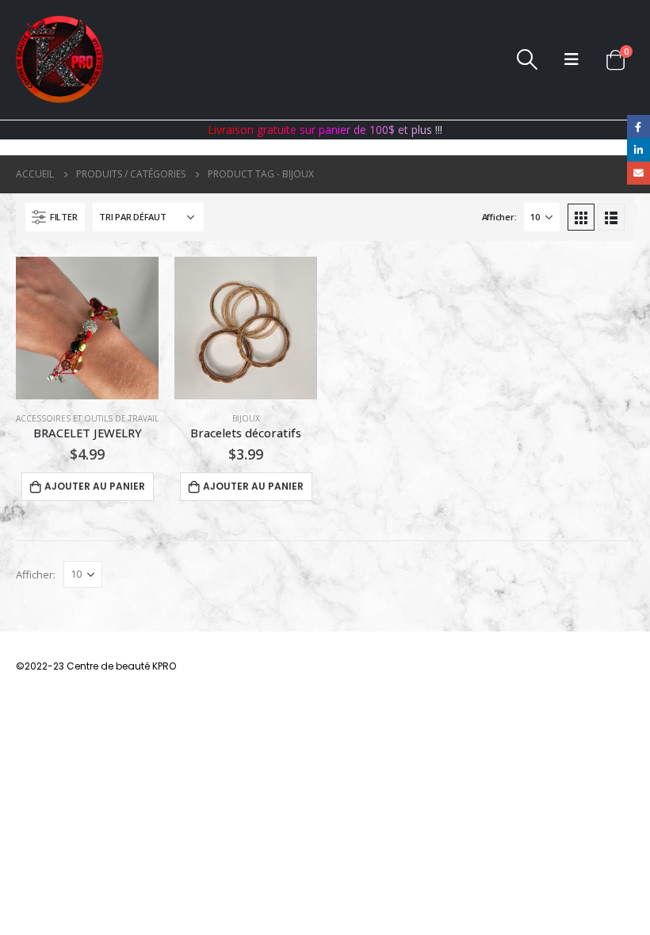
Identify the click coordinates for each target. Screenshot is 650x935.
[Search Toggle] (527, 59)
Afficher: (499, 217)
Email (638, 173)
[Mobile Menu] (571, 59)
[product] (87, 328)
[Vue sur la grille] (581, 217)
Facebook (638, 126)
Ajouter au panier (94, 486)
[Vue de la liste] (611, 217)
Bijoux (246, 418)
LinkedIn (638, 149)
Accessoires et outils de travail (87, 418)
